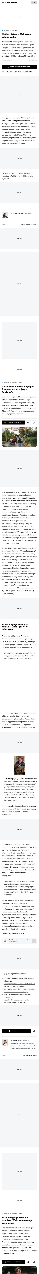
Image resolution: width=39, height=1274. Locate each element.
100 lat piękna (25, 224)
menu (34, 2)
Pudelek (5, 713)
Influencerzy (27, 1055)
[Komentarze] (28, 423)
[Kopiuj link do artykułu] (34, 423)
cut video (34, 224)
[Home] (11, 2)
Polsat (35, 1055)
